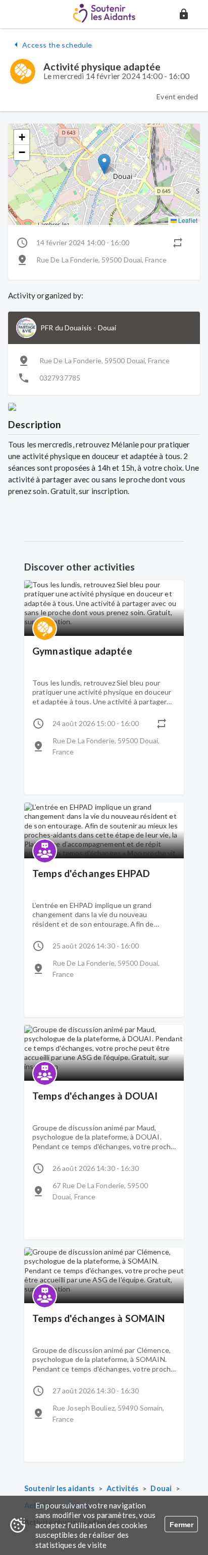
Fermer (181, 1525)
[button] (184, 14)
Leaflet (187, 220)
